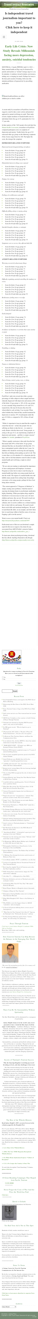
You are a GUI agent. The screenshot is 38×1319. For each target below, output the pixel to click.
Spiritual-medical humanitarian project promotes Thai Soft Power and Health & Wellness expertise (19, 819)
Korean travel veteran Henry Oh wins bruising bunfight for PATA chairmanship (19, 769)
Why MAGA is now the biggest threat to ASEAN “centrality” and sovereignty (17, 904)
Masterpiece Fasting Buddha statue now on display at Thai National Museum (19, 894)
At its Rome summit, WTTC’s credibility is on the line (19, 860)
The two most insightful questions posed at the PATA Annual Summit (19, 755)
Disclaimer (4, 1314)
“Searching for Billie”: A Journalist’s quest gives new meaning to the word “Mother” (19, 833)
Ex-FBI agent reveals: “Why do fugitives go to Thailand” (17, 728)
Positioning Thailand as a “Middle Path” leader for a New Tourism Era (18, 805)
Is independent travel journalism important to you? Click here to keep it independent (19, 22)
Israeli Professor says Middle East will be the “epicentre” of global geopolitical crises (16, 760)
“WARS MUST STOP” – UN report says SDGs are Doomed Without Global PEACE (17, 746)
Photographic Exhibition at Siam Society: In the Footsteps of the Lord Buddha (17, 847)
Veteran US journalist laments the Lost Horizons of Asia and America (18, 792)
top (35, 1317)
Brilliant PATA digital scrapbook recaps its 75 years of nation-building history (19, 751)
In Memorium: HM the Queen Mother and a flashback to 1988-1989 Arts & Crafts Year (19, 842)
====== (19, 62)
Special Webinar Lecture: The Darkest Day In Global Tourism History (18, 851)
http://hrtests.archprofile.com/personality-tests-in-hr (18, 540)
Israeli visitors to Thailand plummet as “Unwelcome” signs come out (19, 824)
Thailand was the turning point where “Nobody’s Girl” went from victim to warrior (19, 837)
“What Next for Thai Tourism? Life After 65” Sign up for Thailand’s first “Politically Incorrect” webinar (19, 913)
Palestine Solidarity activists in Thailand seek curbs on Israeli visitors (18, 880)
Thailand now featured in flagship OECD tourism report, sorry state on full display (18, 723)
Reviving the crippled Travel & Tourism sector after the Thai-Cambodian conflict (18, 868)
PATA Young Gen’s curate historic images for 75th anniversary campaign (18, 872)
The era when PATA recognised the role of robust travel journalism (19, 773)
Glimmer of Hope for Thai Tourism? (13, 891)
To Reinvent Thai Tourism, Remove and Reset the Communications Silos (18, 737)
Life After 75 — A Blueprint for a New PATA (16, 876)
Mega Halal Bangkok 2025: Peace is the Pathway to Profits (18, 899)
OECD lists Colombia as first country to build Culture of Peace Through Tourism (19, 719)
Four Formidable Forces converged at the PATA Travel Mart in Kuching (19, 700)
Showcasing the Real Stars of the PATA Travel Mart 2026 (18, 705)
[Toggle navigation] (4, 37)
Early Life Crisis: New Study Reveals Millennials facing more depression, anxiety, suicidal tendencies (19, 52)
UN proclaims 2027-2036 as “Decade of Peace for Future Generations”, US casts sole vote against (17, 732)
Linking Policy (12, 1314)
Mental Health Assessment (10, 127)
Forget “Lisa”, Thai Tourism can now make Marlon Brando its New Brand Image (18, 801)
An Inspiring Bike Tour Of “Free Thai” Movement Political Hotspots (18, 884)
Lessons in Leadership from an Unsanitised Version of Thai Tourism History (19, 863)
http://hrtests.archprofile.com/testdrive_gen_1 (15, 531)
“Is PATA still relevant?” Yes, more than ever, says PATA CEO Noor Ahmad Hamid (18, 764)
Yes (5, 677)
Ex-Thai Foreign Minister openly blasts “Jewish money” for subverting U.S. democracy (17, 917)
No (4, 679)
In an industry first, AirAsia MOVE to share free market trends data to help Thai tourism (19, 741)
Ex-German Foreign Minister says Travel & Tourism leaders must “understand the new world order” (18, 810)
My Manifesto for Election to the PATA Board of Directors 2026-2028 (17, 828)
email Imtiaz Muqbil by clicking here (20, 992)
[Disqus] (19, 571)
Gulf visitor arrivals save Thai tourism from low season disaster (19, 714)
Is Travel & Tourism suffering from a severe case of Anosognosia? (18, 908)
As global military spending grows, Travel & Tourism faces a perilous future (19, 783)
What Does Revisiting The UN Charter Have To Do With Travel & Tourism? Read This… (18, 787)
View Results (19, 685)
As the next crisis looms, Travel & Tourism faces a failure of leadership (18, 815)
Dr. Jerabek (10, 437)
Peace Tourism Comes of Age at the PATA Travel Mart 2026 (19, 709)
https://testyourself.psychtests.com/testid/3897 (16, 520)
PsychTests (26, 437)
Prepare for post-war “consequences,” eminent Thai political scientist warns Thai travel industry (18, 796)
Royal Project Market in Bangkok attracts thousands (18, 888)
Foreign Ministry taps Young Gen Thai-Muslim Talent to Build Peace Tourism (19, 778)
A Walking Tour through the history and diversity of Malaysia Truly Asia (18, 856)
